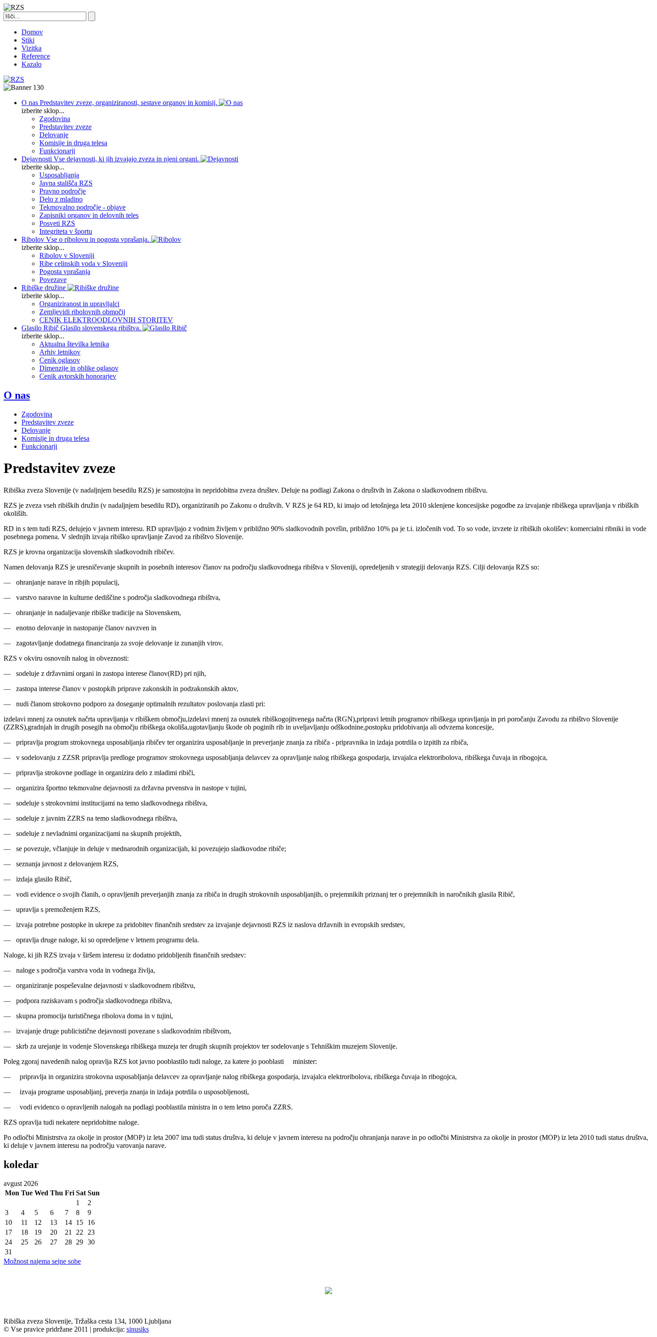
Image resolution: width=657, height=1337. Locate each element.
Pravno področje (62, 191)
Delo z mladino (61, 199)
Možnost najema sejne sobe (42, 1261)
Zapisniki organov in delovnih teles (89, 215)
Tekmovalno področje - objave (82, 207)
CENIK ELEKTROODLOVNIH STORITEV (106, 320)
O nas (17, 395)
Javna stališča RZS (66, 183)
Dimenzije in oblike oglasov (78, 368)
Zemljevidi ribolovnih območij (82, 312)
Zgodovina (54, 118)
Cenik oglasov (59, 360)
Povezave (53, 279)
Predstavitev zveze (65, 127)
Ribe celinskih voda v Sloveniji (83, 263)
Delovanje (53, 135)
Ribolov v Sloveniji (66, 255)
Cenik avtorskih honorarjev (77, 376)
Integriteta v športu (65, 231)
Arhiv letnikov (59, 352)
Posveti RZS (57, 223)
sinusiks (137, 1329)
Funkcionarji (57, 151)
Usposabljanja (59, 175)
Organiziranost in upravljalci (79, 304)
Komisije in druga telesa (73, 143)
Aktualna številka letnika (74, 344)
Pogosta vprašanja (64, 271)
